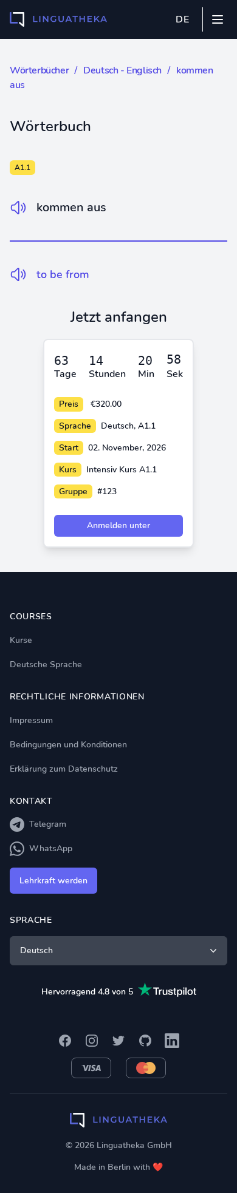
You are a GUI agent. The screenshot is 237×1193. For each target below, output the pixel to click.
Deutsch (36, 950)
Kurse (21, 640)
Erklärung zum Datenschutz (64, 769)
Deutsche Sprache (46, 664)
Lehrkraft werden (53, 880)
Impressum (31, 720)
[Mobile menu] (217, 19)
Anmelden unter (118, 525)
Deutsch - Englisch (122, 70)
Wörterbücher (39, 70)
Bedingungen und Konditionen (68, 744)
